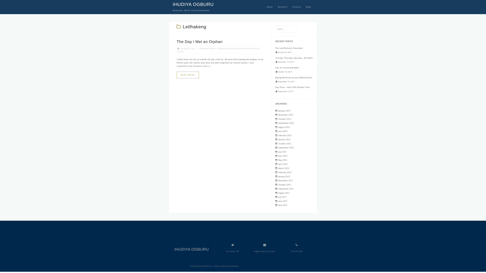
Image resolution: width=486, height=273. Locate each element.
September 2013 (286, 123)
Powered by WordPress (201, 266)
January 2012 (284, 176)
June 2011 (282, 201)
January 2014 (284, 111)
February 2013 (285, 135)
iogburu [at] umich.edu (264, 251)
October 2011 (284, 185)
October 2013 (284, 119)
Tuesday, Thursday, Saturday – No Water (294, 58)
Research (282, 7)
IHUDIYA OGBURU (193, 4)
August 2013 (284, 127)
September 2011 (286, 189)
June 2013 (282, 131)
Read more (188, 75)
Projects (296, 7)
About (270, 7)
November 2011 (285, 180)
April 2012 (283, 164)
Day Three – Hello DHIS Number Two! (292, 87)
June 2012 (282, 156)
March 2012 (283, 168)
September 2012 (286, 147)
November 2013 (285, 115)
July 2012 (282, 152)
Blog (308, 7)
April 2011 (283, 205)
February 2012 (285, 172)
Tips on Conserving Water (287, 67)
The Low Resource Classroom (289, 48)
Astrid (224, 266)
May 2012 (282, 160)
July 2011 (282, 197)
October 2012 (284, 143)
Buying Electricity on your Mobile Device (293, 77)
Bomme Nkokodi (209, 48)
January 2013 (284, 139)
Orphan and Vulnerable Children (241, 48)
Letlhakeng (221, 48)
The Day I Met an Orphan (199, 42)
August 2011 (284, 193)
